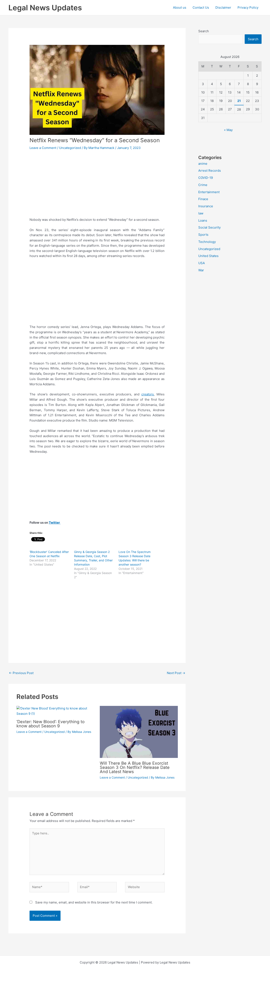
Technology (207, 242)
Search (203, 31)
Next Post (176, 673)
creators (147, 394)
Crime (202, 185)
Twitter (55, 523)
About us (179, 7)
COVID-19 (205, 178)
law (200, 213)
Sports (203, 235)
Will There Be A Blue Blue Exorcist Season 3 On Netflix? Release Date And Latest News (135, 767)
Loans (202, 220)
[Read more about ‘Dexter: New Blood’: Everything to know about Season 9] (55, 711)
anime (202, 164)
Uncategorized (70, 148)
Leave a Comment (43, 148)
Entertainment (209, 192)
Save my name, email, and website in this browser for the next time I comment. (94, 902)
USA (201, 263)
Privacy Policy (248, 7)
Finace (203, 199)
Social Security (209, 227)
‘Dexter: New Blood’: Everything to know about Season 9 (50, 723)
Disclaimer (223, 7)
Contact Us (201, 7)
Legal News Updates (45, 7)
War (201, 270)
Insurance (205, 206)
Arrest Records (209, 171)
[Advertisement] (97, 186)
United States (208, 256)
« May (228, 130)
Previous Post (21, 673)
